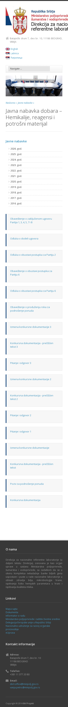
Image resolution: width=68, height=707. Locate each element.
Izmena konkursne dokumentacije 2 (30, 379)
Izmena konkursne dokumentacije (29, 447)
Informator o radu (15, 615)
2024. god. (16, 159)
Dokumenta (12, 612)
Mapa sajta (11, 609)
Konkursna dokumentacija (25, 500)
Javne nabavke (16, 141)
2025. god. (16, 154)
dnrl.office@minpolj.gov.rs (24, 684)
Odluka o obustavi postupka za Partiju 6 (33, 291)
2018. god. (16, 192)
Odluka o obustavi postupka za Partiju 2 (33, 254)
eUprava (10, 632)
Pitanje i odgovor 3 (20, 363)
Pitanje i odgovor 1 (20, 431)
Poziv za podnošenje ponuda (27, 483)
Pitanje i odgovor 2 (20, 415)
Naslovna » (11, 102)
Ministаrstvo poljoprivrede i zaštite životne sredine (33, 619)
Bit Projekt (28, 703)
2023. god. (16, 165)
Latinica (15, 53)
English (14, 49)
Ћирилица (16, 57)
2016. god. (16, 203)
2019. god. (16, 187)
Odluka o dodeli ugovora (24, 238)
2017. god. (16, 198)
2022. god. (16, 170)
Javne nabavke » (26, 102)
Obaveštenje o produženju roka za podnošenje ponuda (30, 308)
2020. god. (16, 181)
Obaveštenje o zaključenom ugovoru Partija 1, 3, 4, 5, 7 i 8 (31, 220)
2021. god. (16, 176)
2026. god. (16, 148)
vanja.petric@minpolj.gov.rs (25, 687)
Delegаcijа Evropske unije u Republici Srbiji (28, 622)
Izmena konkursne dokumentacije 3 (30, 327)
